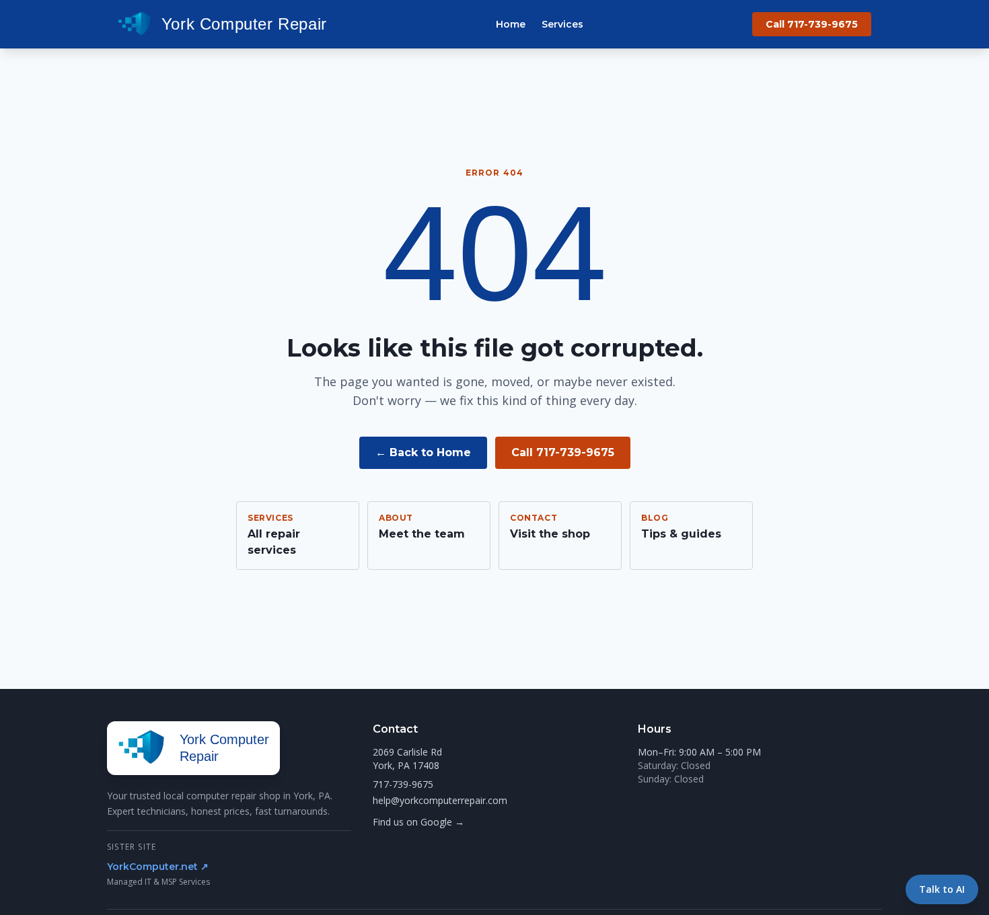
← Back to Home (423, 452)
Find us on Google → (418, 821)
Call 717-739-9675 (812, 24)
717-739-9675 (403, 784)
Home (510, 24)
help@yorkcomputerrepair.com (440, 800)
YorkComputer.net (158, 867)
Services (562, 24)
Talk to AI (942, 889)
